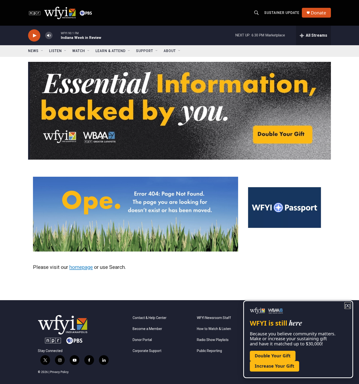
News (33, 51)
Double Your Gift (273, 356)
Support (144, 51)
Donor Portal (142, 340)
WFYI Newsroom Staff (214, 318)
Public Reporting (209, 351)
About (170, 51)
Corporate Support (147, 351)
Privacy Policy (59, 372)
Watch (78, 51)
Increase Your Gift (274, 366)
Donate (318, 12)
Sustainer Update (281, 13)
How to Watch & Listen (214, 329)
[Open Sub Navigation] (42, 51)
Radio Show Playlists (213, 340)
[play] (34, 35)
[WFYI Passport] (284, 207)
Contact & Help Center (150, 318)
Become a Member (147, 329)
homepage (81, 267)
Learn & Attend (110, 51)
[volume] (49, 35)
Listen (55, 51)
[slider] (56, 35)
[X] (347, 305)
